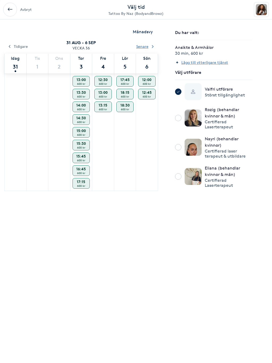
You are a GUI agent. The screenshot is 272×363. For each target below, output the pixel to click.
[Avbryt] (10, 9)
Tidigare (21, 46)
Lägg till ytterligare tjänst (204, 62)
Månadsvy (143, 31)
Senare (142, 46)
